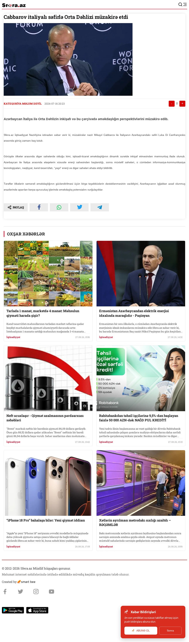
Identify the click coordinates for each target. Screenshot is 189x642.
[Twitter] (20, 591)
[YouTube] (51, 591)
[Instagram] (36, 591)
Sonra (170, 630)
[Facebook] (5, 591)
